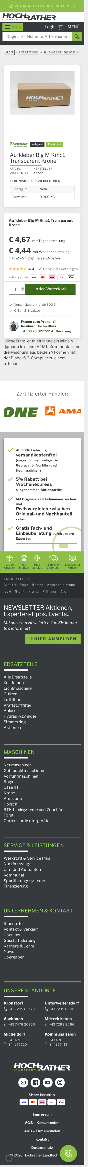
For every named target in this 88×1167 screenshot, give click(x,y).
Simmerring (15, 722)
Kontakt (42, 1139)
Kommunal (14, 875)
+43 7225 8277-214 (37, 331)
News (9, 951)
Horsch (37, 585)
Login (50, 26)
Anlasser (12, 711)
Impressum (42, 1114)
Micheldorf (14, 1034)
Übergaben (14, 957)
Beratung (63, 331)
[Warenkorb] (60, 27)
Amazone (54, 585)
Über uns (12, 935)
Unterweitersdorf (62, 1003)
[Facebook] (35, 1082)
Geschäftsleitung (20, 940)
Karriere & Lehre (19, 946)
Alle (63, 592)
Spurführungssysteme (24, 880)
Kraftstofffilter (18, 705)
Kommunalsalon (60, 1034)
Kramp (33, 592)
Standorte (13, 924)
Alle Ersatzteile (18, 677)
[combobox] (42, 36)
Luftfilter (12, 699)
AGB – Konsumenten (42, 1122)
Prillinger (50, 592)
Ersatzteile (28, 52)
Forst (9, 815)
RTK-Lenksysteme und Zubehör (33, 809)
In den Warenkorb (50, 289)
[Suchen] (77, 36)
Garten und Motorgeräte (27, 821)
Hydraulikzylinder (20, 716)
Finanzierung (16, 886)
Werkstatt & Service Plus (27, 858)
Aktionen (12, 727)
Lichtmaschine (18, 688)
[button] (9, 1158)
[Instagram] (60, 1082)
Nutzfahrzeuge (18, 864)
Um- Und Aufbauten (22, 869)
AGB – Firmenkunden (42, 1131)
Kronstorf (13, 1003)
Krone (70, 585)
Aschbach (13, 1018)
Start (9, 52)
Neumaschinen (18, 765)
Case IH (10, 585)
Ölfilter (10, 694)
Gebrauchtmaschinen (24, 770)
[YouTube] (48, 1082)
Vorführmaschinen (21, 776)
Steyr (24, 585)
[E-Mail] (23, 1082)
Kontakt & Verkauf (21, 929)
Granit (20, 592)
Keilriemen (14, 683)
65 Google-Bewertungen (58, 269)
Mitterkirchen (58, 1018)
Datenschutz (42, 1147)
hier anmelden (55, 639)
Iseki (7, 592)
